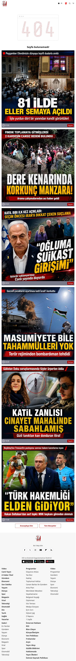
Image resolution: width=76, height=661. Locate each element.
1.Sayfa (29, 619)
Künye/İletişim (32, 632)
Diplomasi (30, 600)
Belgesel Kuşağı (32, 597)
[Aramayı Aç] (69, 3)
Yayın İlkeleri (32, 654)
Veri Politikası (32, 635)
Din (3, 610)
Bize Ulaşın (31, 629)
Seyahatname (31, 594)
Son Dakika (6, 584)
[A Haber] (4, 3)
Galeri (4, 623)
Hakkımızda (31, 651)
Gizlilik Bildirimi (33, 648)
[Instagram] (35, 550)
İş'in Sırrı (29, 610)
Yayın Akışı (30, 645)
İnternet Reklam (33, 623)
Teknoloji (6, 603)
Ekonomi (5, 581)
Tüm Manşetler (50, 526)
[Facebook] (25, 550)
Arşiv (28, 642)
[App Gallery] (49, 561)
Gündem (5, 578)
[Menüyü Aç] (73, 3)
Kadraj (28, 578)
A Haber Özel (7, 575)
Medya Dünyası (32, 606)
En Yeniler (6, 626)
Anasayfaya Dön (26, 526)
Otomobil (6, 606)
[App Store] (27, 561)
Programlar (31, 568)
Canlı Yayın (6, 572)
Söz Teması (30, 603)
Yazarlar (5, 619)
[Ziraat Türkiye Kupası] (66, 3)
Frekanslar (31, 639)
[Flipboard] (46, 550)
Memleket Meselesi (34, 591)
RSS (27, 626)
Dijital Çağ (30, 613)
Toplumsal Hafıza (33, 581)
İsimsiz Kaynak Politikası (37, 658)
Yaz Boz (29, 575)
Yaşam (4, 587)
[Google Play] (39, 561)
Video (4, 568)
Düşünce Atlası (32, 572)
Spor (4, 594)
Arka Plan (30, 587)
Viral (4, 600)
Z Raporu (30, 616)
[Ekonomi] (51, 3)
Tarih (4, 613)
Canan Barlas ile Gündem (36, 584)
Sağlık (4, 616)
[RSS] (51, 550)
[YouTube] (41, 550)
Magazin (5, 597)
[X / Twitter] (30, 550)
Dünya (4, 591)
